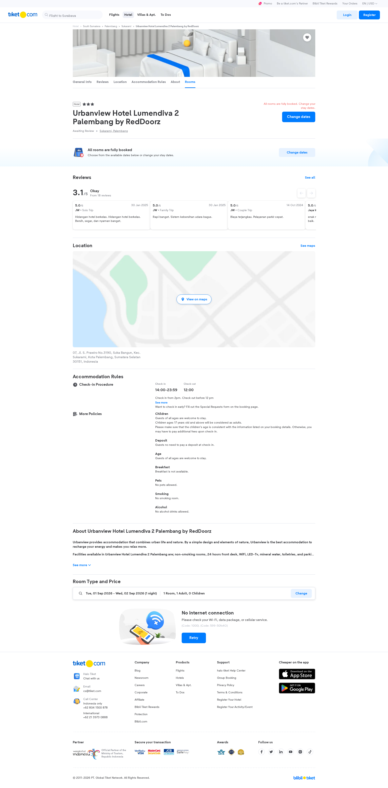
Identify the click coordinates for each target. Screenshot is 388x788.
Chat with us (91, 678)
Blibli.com (141, 721)
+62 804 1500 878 (95, 708)
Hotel (76, 26)
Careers (140, 685)
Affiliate (139, 700)
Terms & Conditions (229, 692)
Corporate (141, 692)
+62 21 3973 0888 (95, 717)
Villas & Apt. (184, 685)
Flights (180, 671)
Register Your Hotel (229, 700)
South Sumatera (91, 26)
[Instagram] (300, 752)
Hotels (180, 678)
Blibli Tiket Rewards (325, 3)
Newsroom (142, 678)
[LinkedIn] (281, 752)
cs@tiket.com (92, 691)
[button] (194, 299)
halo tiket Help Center (231, 671)
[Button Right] (311, 193)
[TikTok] (310, 752)
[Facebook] (261, 752)
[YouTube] (290, 752)
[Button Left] (301, 193)
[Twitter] (271, 752)
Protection (141, 714)
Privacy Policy (225, 685)
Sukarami (126, 26)
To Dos (180, 692)
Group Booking (226, 678)
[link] (347, 15)
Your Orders (349, 3)
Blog (137, 671)
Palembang (111, 26)
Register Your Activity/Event (235, 707)
